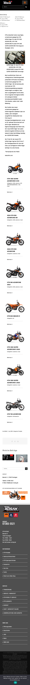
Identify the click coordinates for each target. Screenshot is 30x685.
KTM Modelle (7, 552)
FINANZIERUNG (8, 589)
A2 (13, 318)
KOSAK (5, 431)
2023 (14, 220)
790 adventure (16, 416)
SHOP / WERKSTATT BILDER (11, 609)
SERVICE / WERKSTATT (10, 593)
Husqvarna (6, 564)
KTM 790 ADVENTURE (15, 402)
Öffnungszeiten (8, 626)
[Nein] (28, 680)
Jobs (5, 634)
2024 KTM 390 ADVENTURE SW (15, 202)
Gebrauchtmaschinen (9, 556)
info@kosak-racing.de (12, 483)
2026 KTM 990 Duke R (5, 17)
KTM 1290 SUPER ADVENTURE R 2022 (15, 334)
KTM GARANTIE (8, 601)
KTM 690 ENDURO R (15, 304)
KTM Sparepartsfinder (10, 560)
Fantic (5, 572)
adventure (18, 183)
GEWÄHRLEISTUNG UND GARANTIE (13, 613)
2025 (14, 183)
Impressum (5, 652)
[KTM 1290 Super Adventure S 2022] (15, 370)
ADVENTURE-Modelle (12, 135)
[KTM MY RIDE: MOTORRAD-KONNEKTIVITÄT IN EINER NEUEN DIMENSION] (22, 458)
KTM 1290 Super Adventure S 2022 (15, 368)
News (5, 638)
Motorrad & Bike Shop (9, 576)
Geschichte (7, 630)
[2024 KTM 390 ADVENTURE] (15, 239)
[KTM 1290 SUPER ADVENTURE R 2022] (15, 337)
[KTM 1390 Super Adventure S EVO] (15, 168)
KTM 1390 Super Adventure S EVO (15, 166)
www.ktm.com (9, 155)
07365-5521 (10, 480)
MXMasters (2, 23)
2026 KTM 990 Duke (19, 17)
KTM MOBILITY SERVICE (10, 597)
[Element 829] (7, 1)
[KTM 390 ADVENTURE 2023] (15, 272)
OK (15, 682)
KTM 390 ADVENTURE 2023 (15, 269)
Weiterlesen (9, 192)
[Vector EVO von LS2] (8, 457)
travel (8, 186)
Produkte (20, 431)
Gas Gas (6, 568)
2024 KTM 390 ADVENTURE (15, 236)
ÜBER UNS (6, 642)
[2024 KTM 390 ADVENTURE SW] (15, 205)
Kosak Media (9, 655)
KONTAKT (6, 605)
